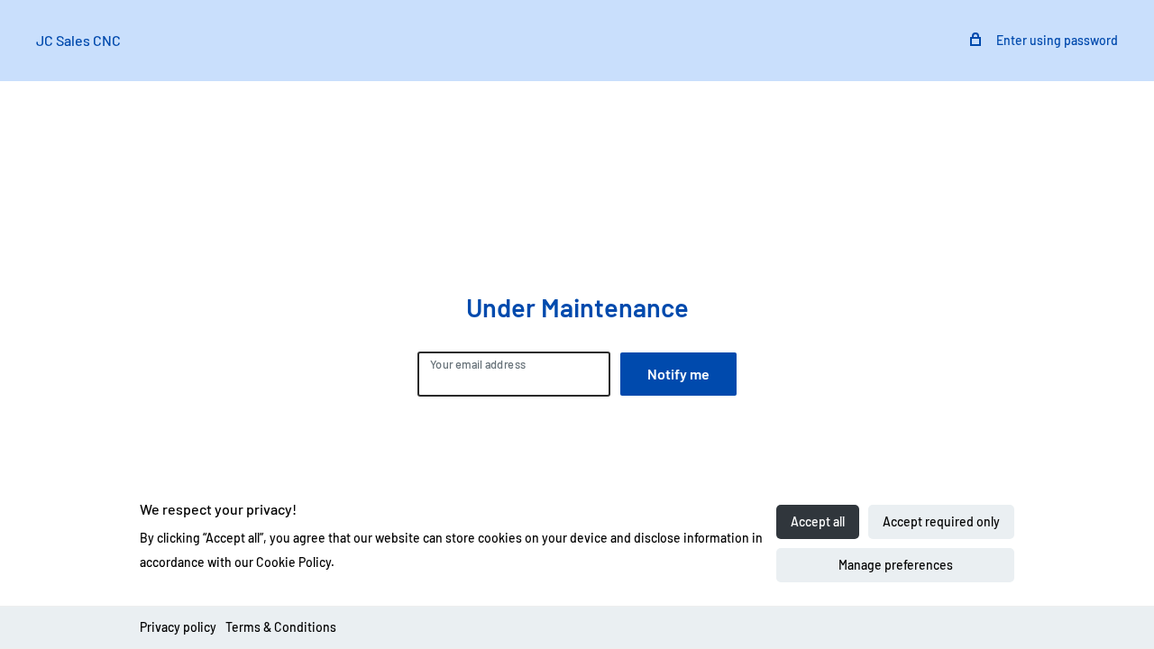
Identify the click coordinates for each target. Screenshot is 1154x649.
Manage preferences (895, 564)
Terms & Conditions (280, 627)
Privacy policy (178, 627)
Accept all (818, 521)
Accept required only (941, 521)
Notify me (678, 373)
